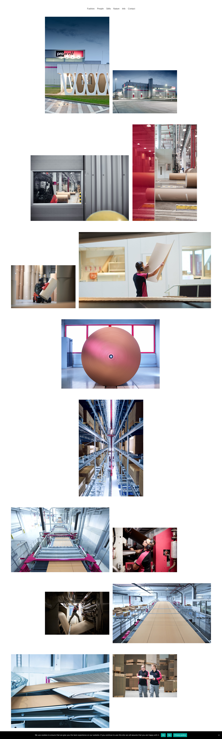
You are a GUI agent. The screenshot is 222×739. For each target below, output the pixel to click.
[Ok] (219, 735)
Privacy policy (180, 735)
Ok (163, 735)
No (169, 735)
